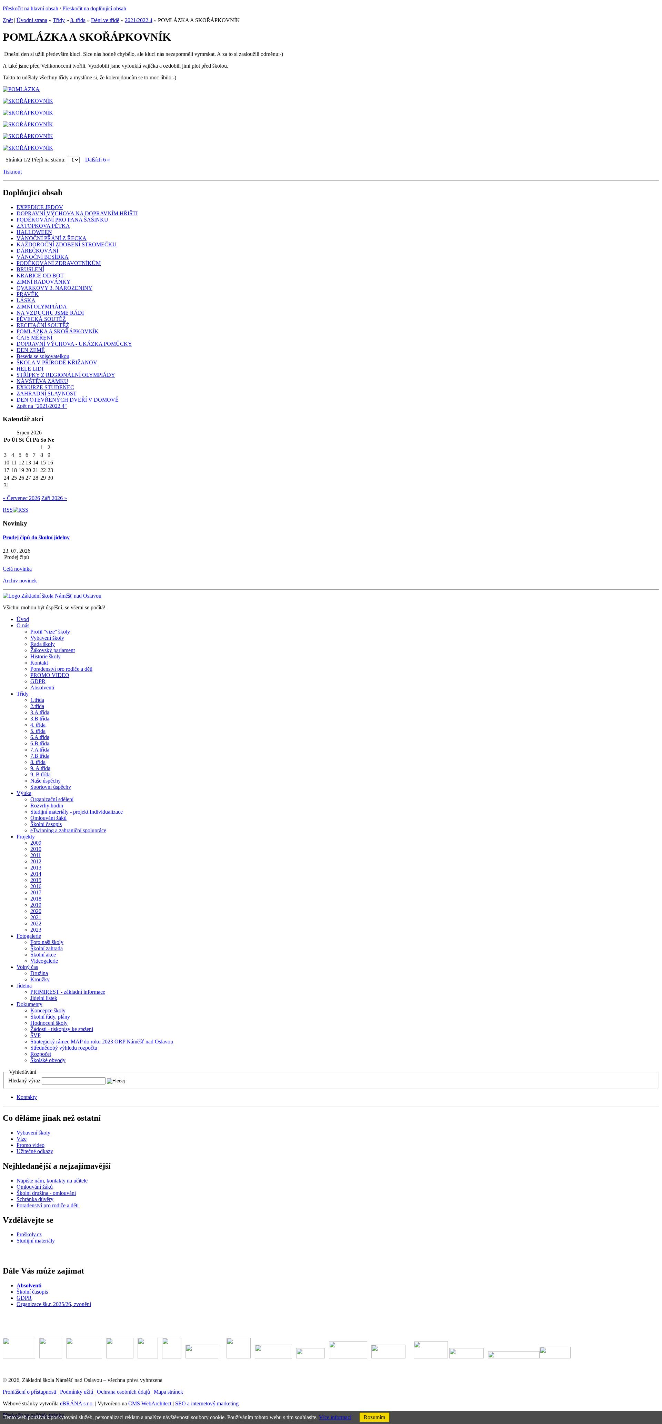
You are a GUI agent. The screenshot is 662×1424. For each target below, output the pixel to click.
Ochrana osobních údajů (123, 1392)
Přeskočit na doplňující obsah (94, 8)
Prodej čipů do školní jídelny (36, 537)
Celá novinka (17, 569)
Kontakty (27, 1097)
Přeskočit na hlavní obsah (30, 8)
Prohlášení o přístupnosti (29, 1392)
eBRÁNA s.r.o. (77, 1403)
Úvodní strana (32, 20)
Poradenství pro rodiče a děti (48, 1205)
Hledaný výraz (24, 1080)
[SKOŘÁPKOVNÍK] (28, 101)
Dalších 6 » (97, 160)
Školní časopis (32, 1292)
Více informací (335, 1417)
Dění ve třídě (105, 20)
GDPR (24, 1298)
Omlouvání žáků (35, 1187)
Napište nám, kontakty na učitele (52, 1181)
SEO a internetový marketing (207, 1403)
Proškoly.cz (29, 1234)
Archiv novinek (20, 580)
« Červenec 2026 (21, 498)
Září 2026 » (54, 498)
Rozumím (374, 1417)
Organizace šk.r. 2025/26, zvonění (54, 1304)
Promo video (30, 1145)
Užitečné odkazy (35, 1151)
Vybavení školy (33, 1133)
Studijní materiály (36, 1241)
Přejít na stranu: (49, 160)
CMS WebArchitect (149, 1403)
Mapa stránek (168, 1392)
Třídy (59, 20)
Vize (22, 1139)
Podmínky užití (76, 1392)
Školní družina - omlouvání (46, 1193)
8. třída (78, 20)
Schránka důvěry (35, 1199)
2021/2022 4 (138, 20)
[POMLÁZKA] (21, 89)
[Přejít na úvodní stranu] (52, 596)
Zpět (8, 20)
